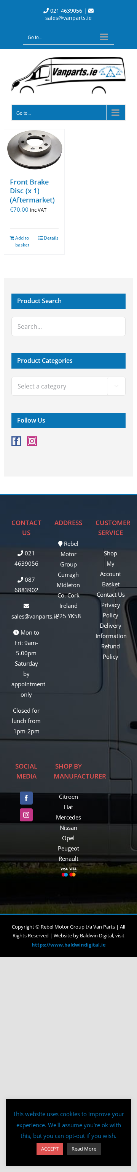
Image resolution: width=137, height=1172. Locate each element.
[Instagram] (32, 441)
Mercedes (68, 817)
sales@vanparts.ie (68, 17)
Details (51, 238)
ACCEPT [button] (50, 1148)
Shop (110, 553)
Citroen (68, 796)
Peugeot (68, 848)
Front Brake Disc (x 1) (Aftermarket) (32, 190)
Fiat (68, 807)
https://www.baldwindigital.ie (69, 944)
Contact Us (111, 594)
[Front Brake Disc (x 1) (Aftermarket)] (34, 149)
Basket (110, 584)
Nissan (68, 827)
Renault (68, 858)
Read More (84, 1148)
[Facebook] (16, 441)
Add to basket (22, 241)
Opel (68, 838)
